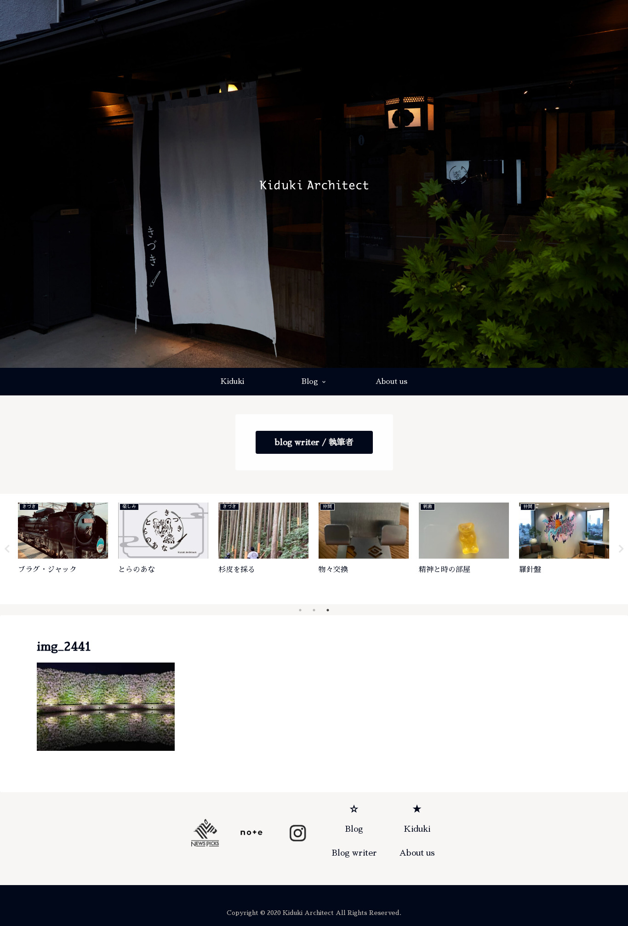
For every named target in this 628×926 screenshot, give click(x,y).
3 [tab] (327, 610)
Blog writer (354, 853)
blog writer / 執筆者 (314, 442)
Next (621, 549)
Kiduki (417, 829)
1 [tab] (300, 610)
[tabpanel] (63, 547)
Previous (6, 549)
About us (417, 853)
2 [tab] (314, 610)
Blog (354, 829)
